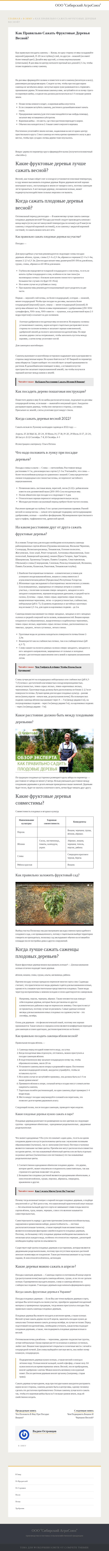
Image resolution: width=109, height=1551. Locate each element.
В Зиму (28, 18)
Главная (14, 18)
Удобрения (19, 1508)
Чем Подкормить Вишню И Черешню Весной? (80, 1416)
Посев (17, 1495)
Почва (17, 1502)
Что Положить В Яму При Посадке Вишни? (32, 1416)
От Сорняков (20, 1488)
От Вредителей (21, 1481)
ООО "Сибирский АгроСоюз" (78, 5)
